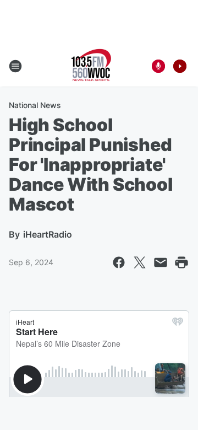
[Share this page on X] (139, 262)
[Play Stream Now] (179, 66)
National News (35, 105)
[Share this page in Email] (160, 262)
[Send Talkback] (158, 66)
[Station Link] (91, 66)
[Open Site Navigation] (15, 66)
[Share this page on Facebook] (119, 262)
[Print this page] (181, 262)
